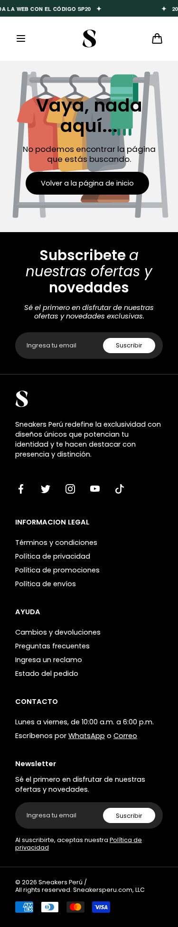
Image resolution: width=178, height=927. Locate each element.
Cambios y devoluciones (58, 632)
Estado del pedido (46, 673)
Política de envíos (45, 584)
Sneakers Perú (60, 882)
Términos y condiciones (56, 542)
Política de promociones (57, 570)
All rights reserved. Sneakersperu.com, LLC (80, 890)
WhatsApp (86, 735)
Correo (125, 735)
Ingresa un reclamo (48, 660)
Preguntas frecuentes (52, 646)
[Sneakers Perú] (89, 38)
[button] (21, 38)
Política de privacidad (52, 556)
